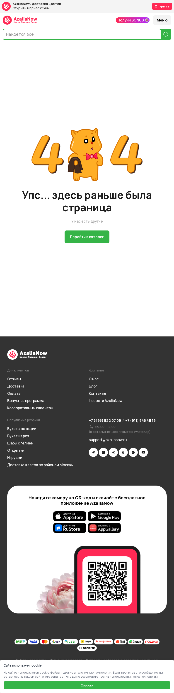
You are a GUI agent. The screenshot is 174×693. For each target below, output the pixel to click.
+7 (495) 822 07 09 (105, 420)
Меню (162, 20)
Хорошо (87, 685)
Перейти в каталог (87, 236)
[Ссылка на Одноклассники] (123, 452)
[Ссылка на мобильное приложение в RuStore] (69, 528)
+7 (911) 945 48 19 (140, 420)
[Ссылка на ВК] (113, 452)
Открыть (162, 6)
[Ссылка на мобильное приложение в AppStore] (69, 516)
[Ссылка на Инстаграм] (103, 452)
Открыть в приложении (31, 8)
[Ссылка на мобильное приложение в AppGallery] (104, 528)
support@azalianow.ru (108, 439)
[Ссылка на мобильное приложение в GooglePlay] (104, 516)
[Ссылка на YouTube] (143, 452)
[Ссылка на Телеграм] (93, 452)
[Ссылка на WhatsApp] (133, 452)
